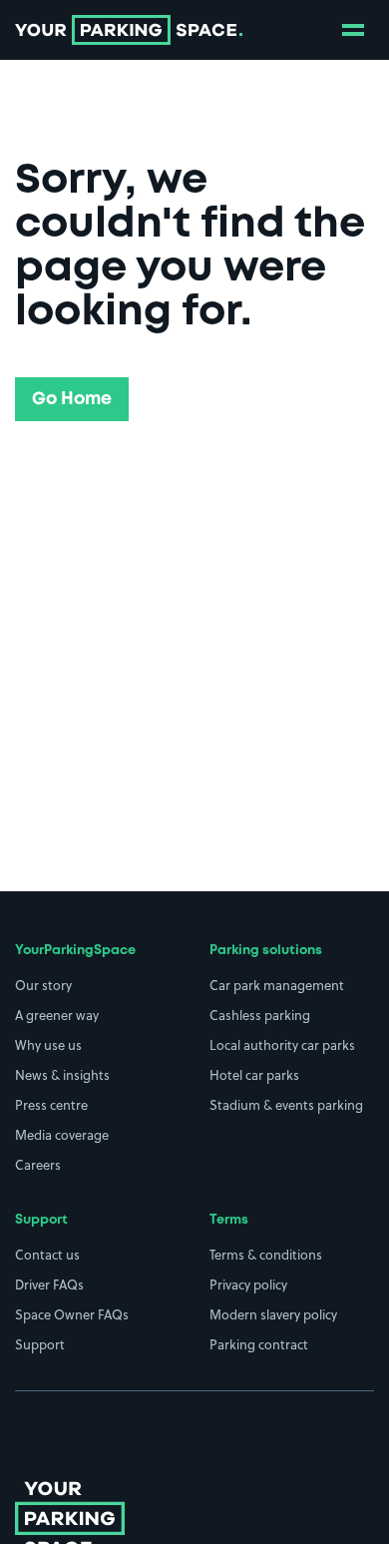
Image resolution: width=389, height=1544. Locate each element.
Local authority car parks (282, 1045)
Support (40, 1344)
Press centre (51, 1105)
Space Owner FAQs (72, 1314)
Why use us (48, 1045)
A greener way (57, 1015)
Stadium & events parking (286, 1105)
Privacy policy (248, 1284)
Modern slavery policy (273, 1314)
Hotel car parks (254, 1075)
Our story (43, 985)
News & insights (62, 1075)
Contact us (47, 1255)
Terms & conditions (265, 1255)
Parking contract (258, 1344)
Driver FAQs (49, 1284)
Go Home (72, 399)
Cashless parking (259, 1015)
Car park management (276, 985)
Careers (38, 1165)
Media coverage (62, 1135)
